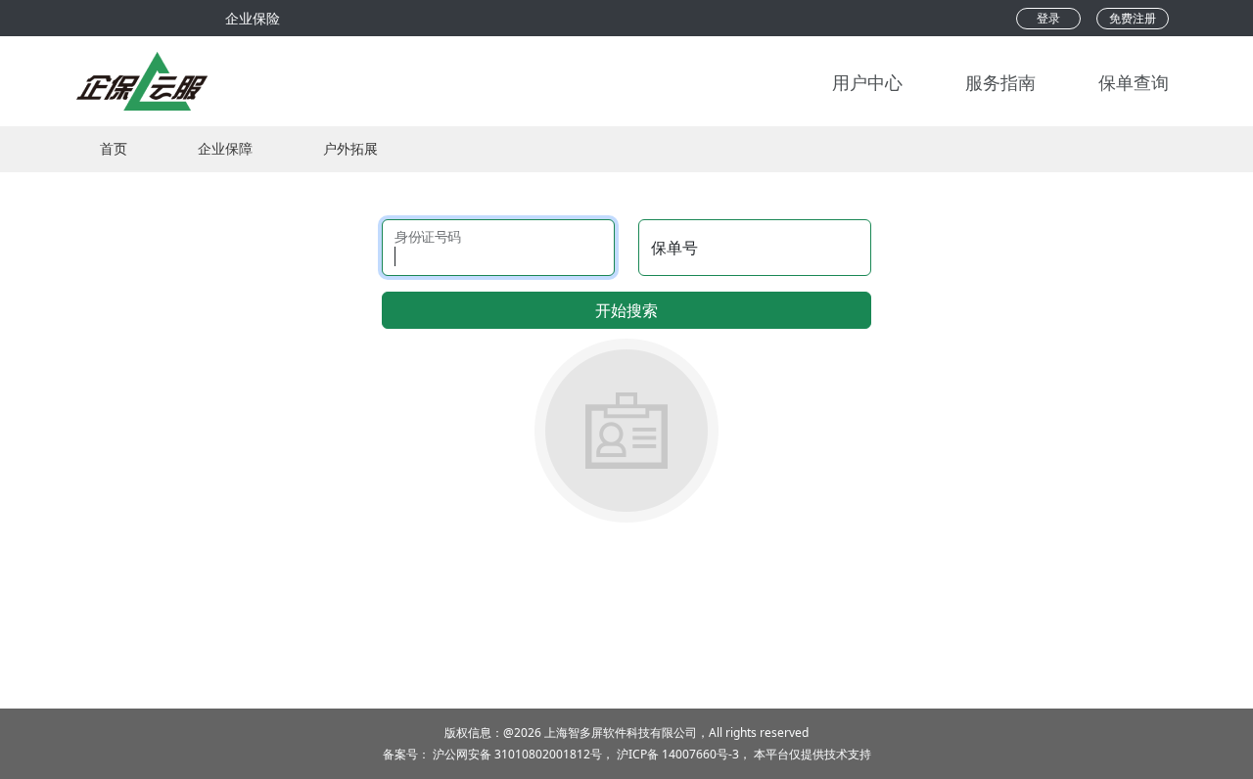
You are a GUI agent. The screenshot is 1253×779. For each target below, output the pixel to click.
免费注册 (1132, 18)
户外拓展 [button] (350, 148)
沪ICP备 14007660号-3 (678, 754)
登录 (1048, 18)
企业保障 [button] (225, 148)
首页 (113, 148)
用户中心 (867, 81)
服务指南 (1000, 81)
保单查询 (1133, 81)
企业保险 (252, 18)
